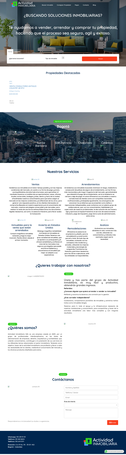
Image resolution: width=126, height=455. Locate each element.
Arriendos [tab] (17, 51)
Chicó (19, 142)
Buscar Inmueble (47, 5)
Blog (94, 5)
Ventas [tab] (10, 51)
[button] (63, 121)
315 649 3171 (16, 441)
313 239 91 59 (17, 437)
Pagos (77, 5)
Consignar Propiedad (64, 5)
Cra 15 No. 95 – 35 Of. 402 (21, 445)
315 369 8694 (16, 439)
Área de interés (69, 401)
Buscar (100, 58)
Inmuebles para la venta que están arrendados (22, 228)
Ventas (35, 184)
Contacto (86, 5)
